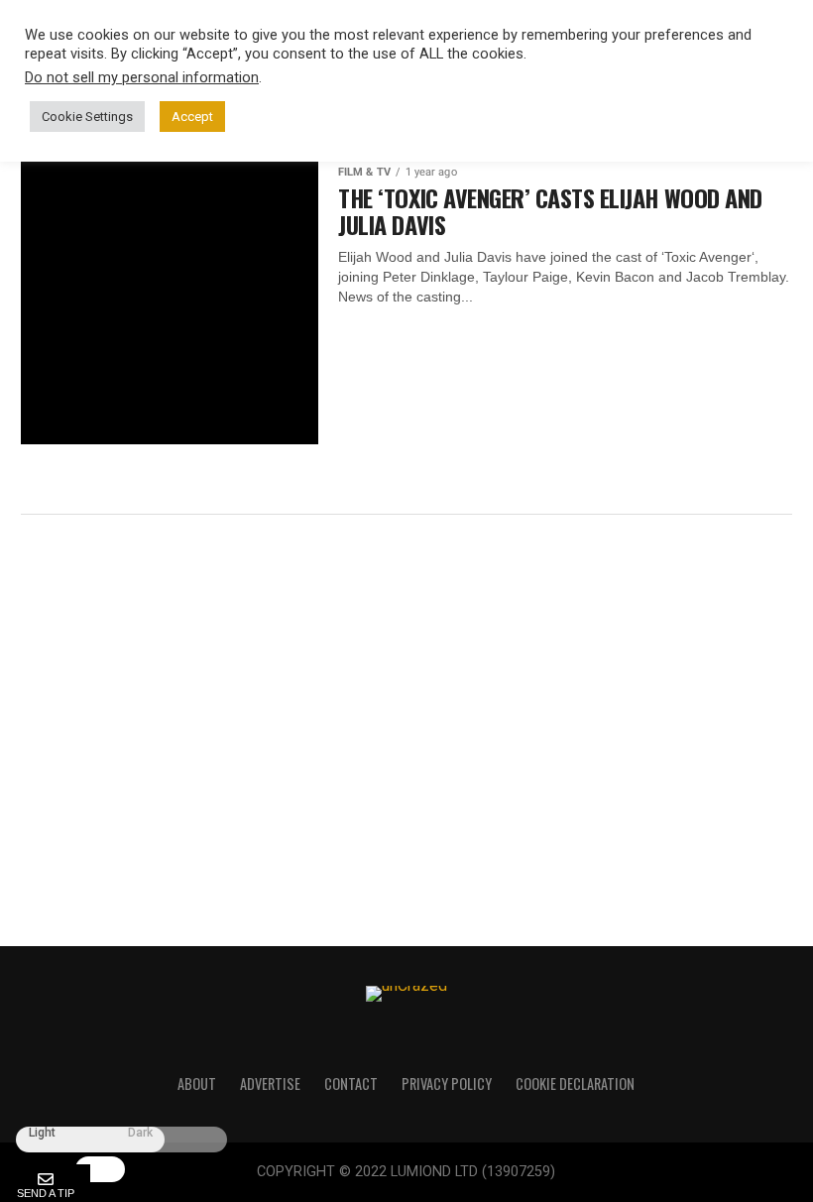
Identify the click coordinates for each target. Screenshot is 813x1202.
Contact (351, 1083)
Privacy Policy (447, 1083)
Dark (140, 1133)
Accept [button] (192, 116)
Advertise (270, 1083)
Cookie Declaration (575, 1083)
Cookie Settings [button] (87, 116)
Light (42, 1133)
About (196, 1083)
